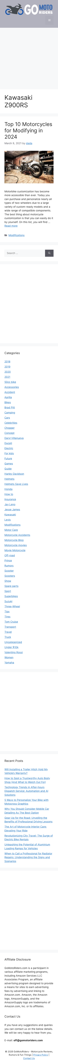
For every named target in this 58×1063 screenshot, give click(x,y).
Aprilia (8, 397)
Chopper (9, 427)
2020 (7, 371)
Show (7, 580)
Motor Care (11, 529)
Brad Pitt (9, 407)
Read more (11, 225)
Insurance (10, 499)
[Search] (49, 253)
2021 (7, 376)
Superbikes (11, 596)
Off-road (9, 555)
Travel (8, 631)
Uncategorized (13, 642)
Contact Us (29, 1058)
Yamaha (9, 662)
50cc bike (10, 381)
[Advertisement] (29, 57)
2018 (7, 361)
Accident (9, 392)
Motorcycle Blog (13, 540)
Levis (7, 519)
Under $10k (11, 647)
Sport (7, 591)
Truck (7, 637)
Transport (10, 626)
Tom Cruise (11, 621)
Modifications (16, 235)
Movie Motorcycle (14, 550)
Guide (8, 468)
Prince (8, 560)
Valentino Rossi (13, 652)
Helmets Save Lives (16, 484)
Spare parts (11, 586)
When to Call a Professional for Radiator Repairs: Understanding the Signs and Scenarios (28, 857)
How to (8, 494)
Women (8, 657)
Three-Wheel (12, 606)
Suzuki (8, 601)
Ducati (8, 443)
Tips (7, 611)
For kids (9, 453)
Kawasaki (10, 514)
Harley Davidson (14, 473)
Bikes (7, 402)
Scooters (9, 575)
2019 (7, 366)
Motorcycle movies (15, 545)
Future (8, 458)
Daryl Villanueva (14, 438)
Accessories (11, 387)
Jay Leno (9, 504)
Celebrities (10, 422)
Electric (8, 448)
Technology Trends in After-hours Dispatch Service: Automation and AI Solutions (26, 791)
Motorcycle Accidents (17, 535)
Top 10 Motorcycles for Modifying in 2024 (28, 130)
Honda (8, 489)
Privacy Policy (40, 1054)
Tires (7, 616)
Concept (9, 433)
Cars (7, 417)
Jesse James (12, 509)
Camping (9, 412)
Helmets (9, 478)
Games (8, 463)
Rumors (9, 565)
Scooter (9, 570)
